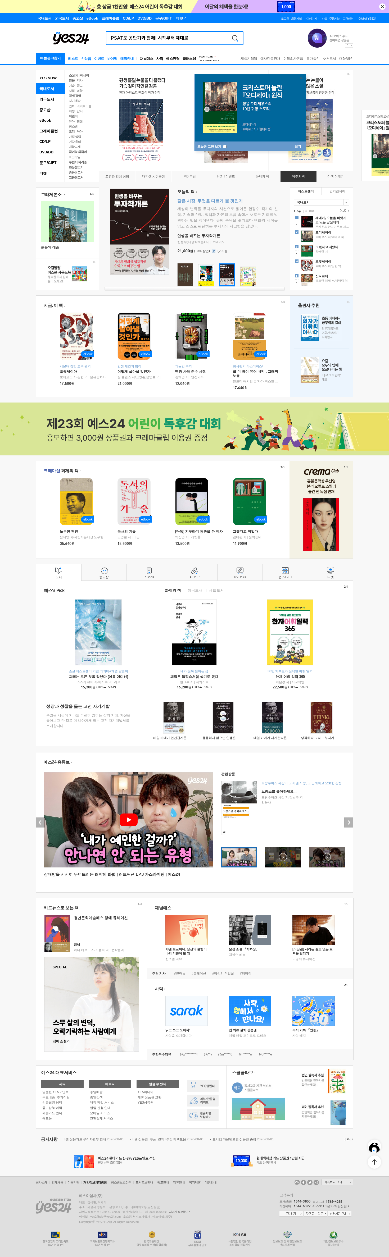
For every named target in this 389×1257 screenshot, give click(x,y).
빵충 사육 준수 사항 (190, 371)
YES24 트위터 (310, 1182)
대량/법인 (346, 59)
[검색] (235, 38)
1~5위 (297, 211)
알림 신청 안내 (100, 1108)
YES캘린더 (203, 1086)
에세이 (84, 75)
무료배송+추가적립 (56, 1097)
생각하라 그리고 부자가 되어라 (323, 738)
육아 (80, 131)
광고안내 (163, 1182)
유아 (72, 121)
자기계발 (74, 101)
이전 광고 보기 (347, 45)
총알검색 (96, 1097)
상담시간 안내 (339, 1214)
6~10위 (310, 211)
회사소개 (41, 1182)
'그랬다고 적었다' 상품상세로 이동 (321, 251)
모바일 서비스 (100, 1113)
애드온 (47, 1118)
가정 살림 (75, 137)
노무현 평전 (69, 531)
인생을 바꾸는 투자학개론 (198, 236)
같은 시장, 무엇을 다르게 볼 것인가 (210, 201)
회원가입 (296, 18)
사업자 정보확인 (178, 1211)
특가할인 (313, 59)
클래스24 (189, 59)
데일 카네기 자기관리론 (270, 738)
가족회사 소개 (337, 1182)
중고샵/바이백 (52, 1108)
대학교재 (74, 147)
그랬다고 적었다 (245, 531)
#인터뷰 (180, 973)
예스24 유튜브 (57, 762)
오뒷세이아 (68, 371)
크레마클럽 (48, 131)
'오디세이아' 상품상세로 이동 (321, 237)
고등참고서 (76, 177)
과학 (80, 91)
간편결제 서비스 (101, 1118)
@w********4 (189, 1054)
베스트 (73, 59)
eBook (45, 120)
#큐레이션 (199, 973)
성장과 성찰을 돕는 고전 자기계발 (78, 706)
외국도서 (46, 99)
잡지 (80, 111)
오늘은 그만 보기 (209, 146)
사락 (159, 59)
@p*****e (265, 1054)
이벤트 (99, 59)
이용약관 (73, 1182)
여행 (72, 111)
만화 (72, 106)
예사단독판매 (270, 59)
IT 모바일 (74, 157)
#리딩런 (245, 973)
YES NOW (48, 78)
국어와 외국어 (78, 152)
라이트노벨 (84, 106)
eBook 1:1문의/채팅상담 (330, 1206)
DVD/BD (46, 152)
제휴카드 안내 (52, 1113)
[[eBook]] (78, 501)
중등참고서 (76, 172)
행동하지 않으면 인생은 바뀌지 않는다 (229, 738)
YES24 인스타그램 (316, 1182)
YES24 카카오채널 (297, 1182)
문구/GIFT (48, 163)
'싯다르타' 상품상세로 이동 (321, 280)
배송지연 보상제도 (203, 1115)
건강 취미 (75, 142)
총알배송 (96, 1092)
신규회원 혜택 (52, 1102)
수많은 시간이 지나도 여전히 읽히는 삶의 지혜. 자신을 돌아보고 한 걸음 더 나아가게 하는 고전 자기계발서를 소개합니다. (88, 720)
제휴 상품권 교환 (149, 1097)
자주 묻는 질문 (315, 1214)
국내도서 (46, 88)
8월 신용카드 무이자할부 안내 (94, 1139)
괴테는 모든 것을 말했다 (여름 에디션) (98, 677)
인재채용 (57, 1182)
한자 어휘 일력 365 (290, 677)
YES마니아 (145, 1092)
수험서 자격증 (78, 162)
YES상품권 (145, 1102)
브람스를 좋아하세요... (279, 791)
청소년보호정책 (121, 1182)
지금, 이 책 (53, 305)
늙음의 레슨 (50, 247)
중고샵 (45, 110)
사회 (72, 91)
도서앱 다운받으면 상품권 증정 (243, 1139)
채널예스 (163, 908)
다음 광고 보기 (351, 45)
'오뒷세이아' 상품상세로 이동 (321, 266)
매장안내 (127, 59)
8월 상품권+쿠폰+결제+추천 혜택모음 (168, 1139)
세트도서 (216, 590)
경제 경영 (75, 96)
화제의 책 (61, 470)
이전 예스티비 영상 (40, 822)
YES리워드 (203, 1101)
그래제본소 (51, 194)
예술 (72, 86)
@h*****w (245, 1054)
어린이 (73, 116)
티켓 (43, 173)
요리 (72, 131)
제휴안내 (179, 1182)
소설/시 (73, 75)
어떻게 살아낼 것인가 (134, 371)
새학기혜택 (249, 59)
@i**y (208, 1054)
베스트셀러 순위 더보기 (343, 211)
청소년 (73, 126)
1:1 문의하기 (291, 1214)
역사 (80, 80)
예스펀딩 (172, 59)
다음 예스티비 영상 (348, 822)
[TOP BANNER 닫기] (382, 6)
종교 (80, 86)
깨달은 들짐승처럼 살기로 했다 (194, 677)
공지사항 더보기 (347, 1139)
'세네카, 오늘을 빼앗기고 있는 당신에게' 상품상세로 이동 (321, 222)
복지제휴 (195, 1182)
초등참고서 (76, 167)
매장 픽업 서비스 (102, 1102)
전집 (80, 121)
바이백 (112, 59)
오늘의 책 (186, 191)
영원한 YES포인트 (55, 1092)
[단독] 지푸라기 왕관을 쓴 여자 (199, 531)
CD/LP (45, 141)
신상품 (86, 59)
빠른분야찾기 (50, 58)
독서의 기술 (126, 531)
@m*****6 (225, 1054)
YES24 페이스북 (303, 1182)
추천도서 (329, 59)
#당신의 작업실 (223, 973)
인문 (72, 80)
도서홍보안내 (144, 1182)
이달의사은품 (293, 59)
